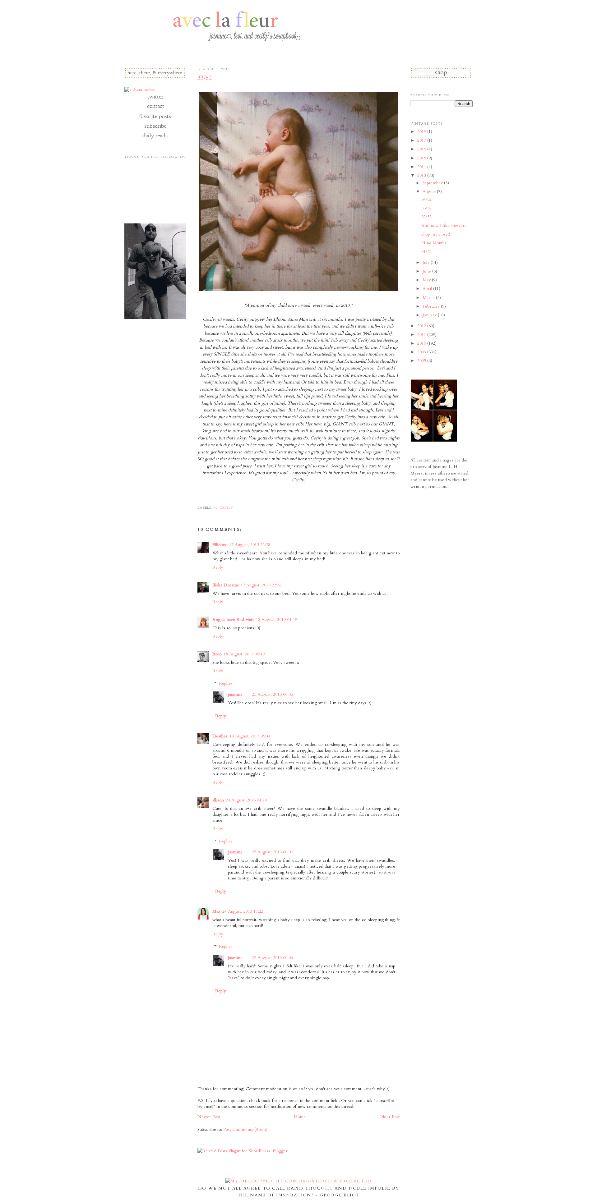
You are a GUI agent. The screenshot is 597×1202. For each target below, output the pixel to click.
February (432, 306)
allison (218, 800)
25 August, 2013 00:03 (272, 852)
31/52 (426, 252)
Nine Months (434, 243)
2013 (422, 175)
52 (216, 508)
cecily (227, 508)
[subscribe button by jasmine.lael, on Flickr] (154, 128)
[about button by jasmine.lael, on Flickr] (139, 90)
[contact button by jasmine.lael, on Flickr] (154, 109)
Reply (217, 567)
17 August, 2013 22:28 (249, 545)
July (427, 262)
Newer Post (208, 1117)
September (433, 183)
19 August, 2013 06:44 (250, 736)
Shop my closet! (435, 234)
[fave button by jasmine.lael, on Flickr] (154, 119)
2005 (422, 361)
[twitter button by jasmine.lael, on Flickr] (154, 100)
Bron (217, 654)
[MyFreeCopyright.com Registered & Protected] (298, 1181)
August (430, 192)
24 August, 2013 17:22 (242, 911)
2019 (422, 132)
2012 (422, 326)
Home (300, 1117)
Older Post (389, 1117)
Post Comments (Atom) (245, 1129)
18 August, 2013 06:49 (244, 654)
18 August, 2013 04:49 (276, 619)
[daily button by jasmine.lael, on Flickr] (154, 138)
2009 (422, 352)
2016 (422, 149)
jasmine (235, 694)
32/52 (426, 217)
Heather (220, 736)
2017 (422, 140)
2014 (422, 167)
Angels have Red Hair (233, 619)
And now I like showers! (444, 225)
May (427, 280)
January (430, 315)
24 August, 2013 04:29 (246, 800)
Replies (226, 683)
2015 (422, 158)
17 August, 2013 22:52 (261, 585)
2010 (422, 343)
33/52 (204, 78)
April (428, 288)
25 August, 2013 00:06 (272, 694)
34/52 (426, 199)
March (429, 297)
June (427, 271)
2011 (422, 334)
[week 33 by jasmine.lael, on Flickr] (298, 291)
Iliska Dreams (225, 585)
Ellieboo (219, 545)
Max (216, 911)
